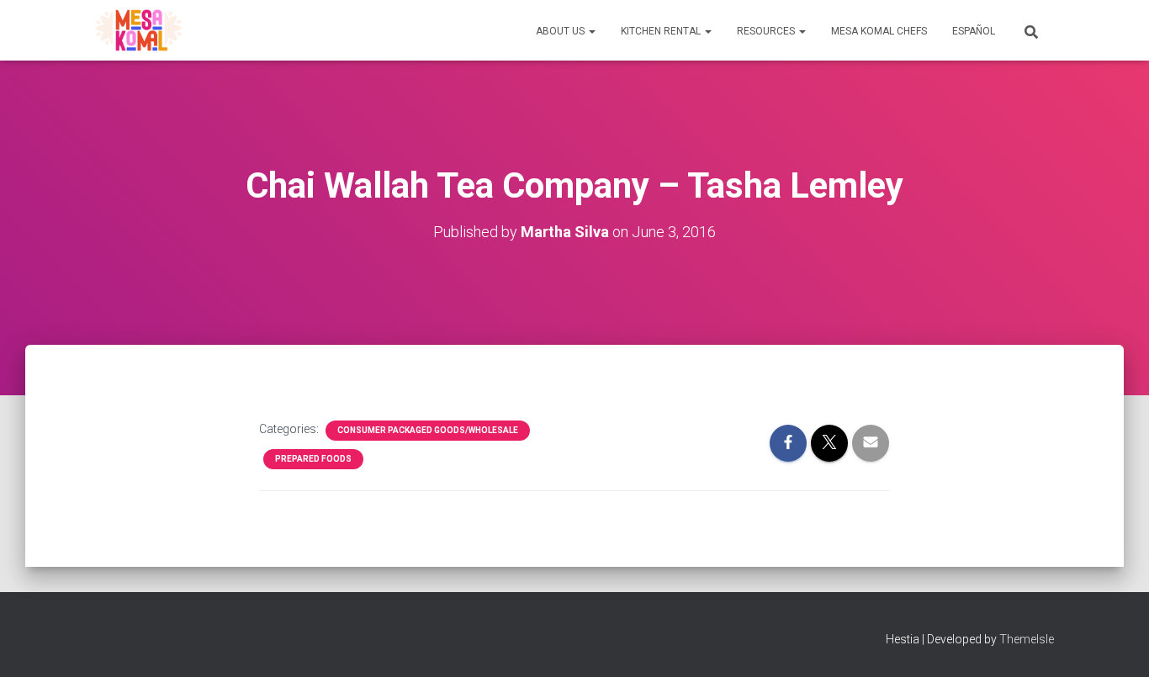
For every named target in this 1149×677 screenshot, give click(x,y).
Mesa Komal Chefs (879, 31)
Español (973, 31)
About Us (561, 31)
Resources (767, 31)
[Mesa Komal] (138, 30)
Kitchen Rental (662, 31)
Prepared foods (313, 458)
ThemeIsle (1026, 639)
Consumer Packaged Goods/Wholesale (427, 430)
